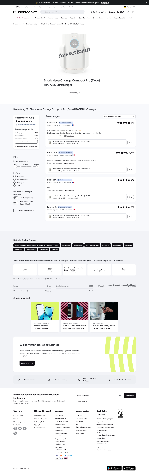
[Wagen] (133, 12)
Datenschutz (101, 438)
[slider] (15, 166)
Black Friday (80, 433)
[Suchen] (42, 12)
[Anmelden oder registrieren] (128, 12)
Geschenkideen (81, 430)
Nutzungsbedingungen (105, 419)
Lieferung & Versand (41, 422)
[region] (74, 317)
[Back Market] (25, 12)
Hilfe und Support (40, 419)
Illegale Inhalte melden (104, 450)
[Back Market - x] (15, 433)
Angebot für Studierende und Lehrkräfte (61, 433)
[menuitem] (53, 18)
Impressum (100, 447)
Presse (15, 419)
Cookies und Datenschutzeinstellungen (106, 434)
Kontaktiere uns (39, 416)
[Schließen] (146, 2)
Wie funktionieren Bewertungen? (27, 146)
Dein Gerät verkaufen (62, 427)
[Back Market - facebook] (25, 428)
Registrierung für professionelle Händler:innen (61, 441)
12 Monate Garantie (61, 421)
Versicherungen (60, 424)
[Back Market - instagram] (15, 428)
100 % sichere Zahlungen (63, 453)
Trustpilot (16, 425)
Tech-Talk (79, 416)
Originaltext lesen (69, 136)
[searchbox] (64, 12)
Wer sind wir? (18, 416)
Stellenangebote (19, 422)
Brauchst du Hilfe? (116, 12)
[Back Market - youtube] (20, 428)
